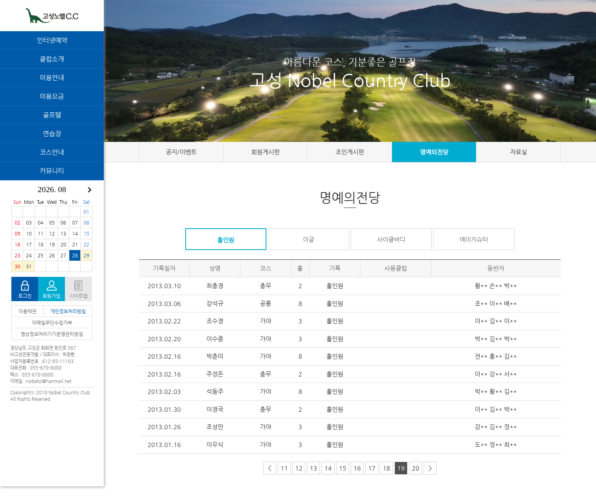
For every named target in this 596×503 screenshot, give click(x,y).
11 (284, 467)
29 (86, 255)
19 (401, 467)
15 (342, 467)
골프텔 (52, 115)
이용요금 (52, 96)
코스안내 (52, 152)
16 (357, 467)
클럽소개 (52, 59)
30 (17, 266)
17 (371, 467)
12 (298, 467)
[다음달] (90, 190)
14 (328, 467)
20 (415, 467)
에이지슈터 (474, 239)
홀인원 (225, 239)
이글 (308, 239)
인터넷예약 (52, 40)
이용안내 (52, 77)
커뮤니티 (52, 171)
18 (386, 467)
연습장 (52, 133)
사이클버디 (391, 239)
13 (313, 467)
